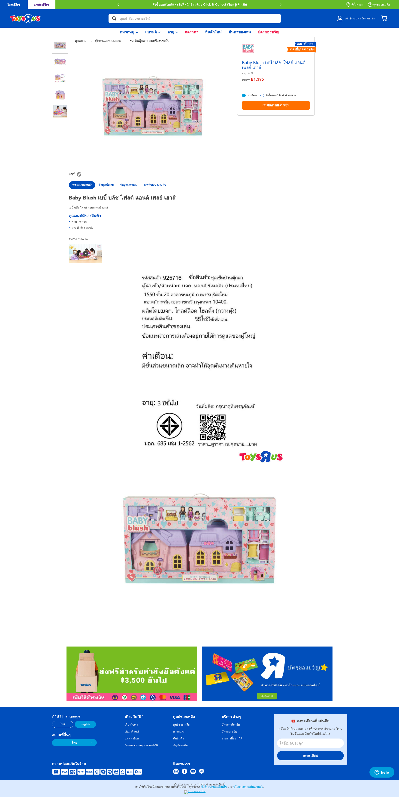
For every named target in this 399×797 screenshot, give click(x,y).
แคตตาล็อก (132, 738)
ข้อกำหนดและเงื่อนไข (214, 786)
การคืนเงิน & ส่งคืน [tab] (155, 185)
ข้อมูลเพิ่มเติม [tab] (106, 185)
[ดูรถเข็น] (384, 18)
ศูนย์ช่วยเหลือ (381, 4)
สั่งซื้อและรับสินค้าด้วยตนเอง (281, 95)
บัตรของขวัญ (229, 731)
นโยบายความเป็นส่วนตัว (248, 786)
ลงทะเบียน (310, 755)
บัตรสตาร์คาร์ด (231, 724)
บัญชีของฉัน (180, 745)
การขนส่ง (178, 731)
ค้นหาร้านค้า (132, 731)
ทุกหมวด (81, 41)
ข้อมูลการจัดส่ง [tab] (129, 185)
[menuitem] (129, 32)
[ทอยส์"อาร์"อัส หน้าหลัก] (25, 18)
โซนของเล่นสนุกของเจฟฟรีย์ (141, 745)
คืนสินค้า (178, 738)
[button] (281, 4)
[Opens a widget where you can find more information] (381, 773)
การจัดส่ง (252, 95)
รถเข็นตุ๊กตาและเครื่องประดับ (149, 41)
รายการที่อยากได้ (232, 738)
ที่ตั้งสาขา (357, 4)
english (85, 724)
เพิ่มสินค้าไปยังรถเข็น (276, 105)
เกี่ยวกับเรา (131, 724)
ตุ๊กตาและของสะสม (108, 41)
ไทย (62, 724)
